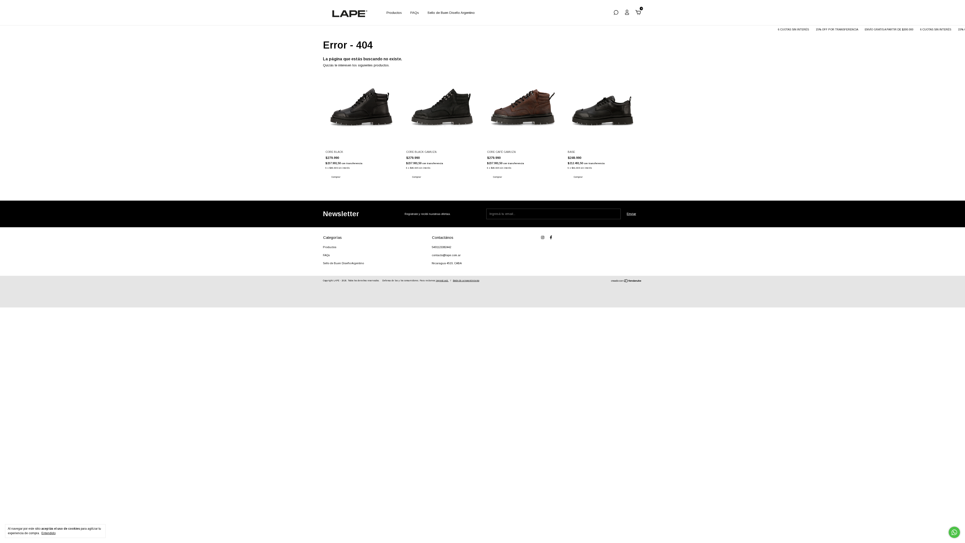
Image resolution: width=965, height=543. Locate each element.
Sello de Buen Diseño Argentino (451, 13)
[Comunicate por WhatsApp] (954, 532)
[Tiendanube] (626, 281)
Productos (394, 13)
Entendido (48, 533)
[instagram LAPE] (543, 237)
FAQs (414, 13)
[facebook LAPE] (551, 237)
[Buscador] (615, 13)
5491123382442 (441, 247)
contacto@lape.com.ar (446, 255)
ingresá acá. (442, 280)
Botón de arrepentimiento (466, 280)
